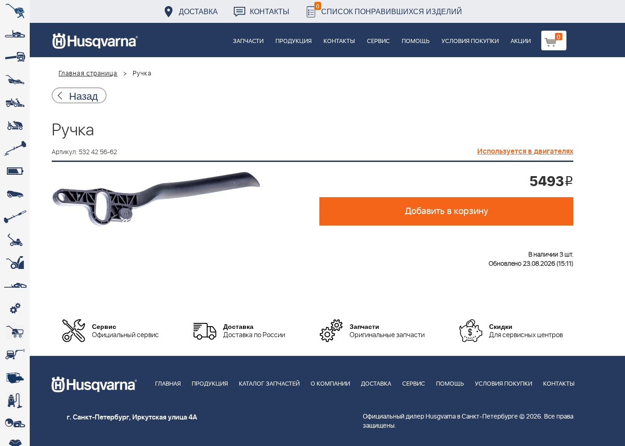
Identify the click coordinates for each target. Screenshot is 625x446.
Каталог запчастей (269, 384)
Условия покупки (470, 41)
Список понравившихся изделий (389, 9)
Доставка (198, 11)
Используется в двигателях (525, 151)
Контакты (269, 11)
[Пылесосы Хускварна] (15, 400)
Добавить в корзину (446, 211)
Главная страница (88, 73)
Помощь (416, 41)
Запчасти (248, 41)
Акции (521, 41)
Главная (168, 384)
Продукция (293, 41)
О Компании (330, 384)
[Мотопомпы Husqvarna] (15, 377)
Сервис (378, 41)
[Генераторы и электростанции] (15, 331)
